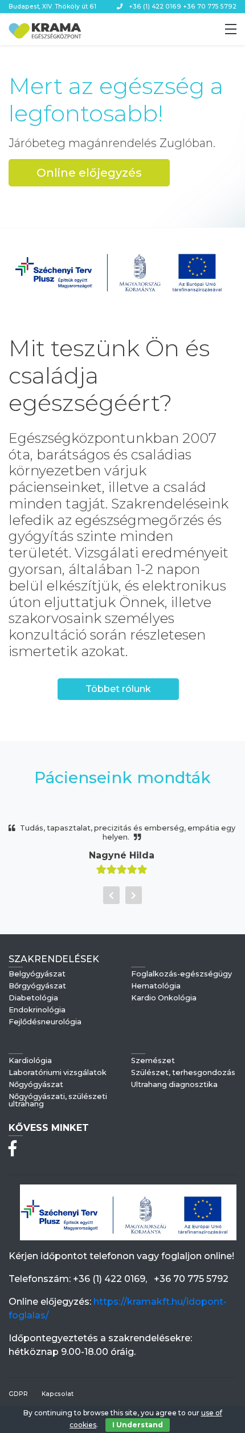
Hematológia (156, 986)
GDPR (18, 1394)
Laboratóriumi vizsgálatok (58, 1073)
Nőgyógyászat (36, 1085)
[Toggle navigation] (230, 29)
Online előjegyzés (89, 173)
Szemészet (153, 1061)
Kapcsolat (58, 1394)
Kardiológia (30, 1061)
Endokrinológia (37, 1010)
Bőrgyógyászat (37, 986)
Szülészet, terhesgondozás (183, 1073)
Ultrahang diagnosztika (174, 1085)
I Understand (137, 1424)
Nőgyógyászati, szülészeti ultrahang (58, 1100)
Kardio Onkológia (164, 998)
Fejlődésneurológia (45, 1022)
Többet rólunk (118, 688)
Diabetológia (33, 998)
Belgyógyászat (37, 974)
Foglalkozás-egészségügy (181, 974)
